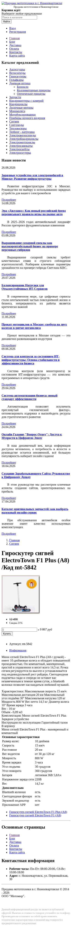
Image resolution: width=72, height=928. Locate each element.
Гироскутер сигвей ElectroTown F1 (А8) (35, 815)
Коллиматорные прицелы (33, 90)
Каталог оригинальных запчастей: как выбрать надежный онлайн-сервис (35, 510)
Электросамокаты (21, 145)
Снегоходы (16, 125)
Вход (12, 28)
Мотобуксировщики (22, 114)
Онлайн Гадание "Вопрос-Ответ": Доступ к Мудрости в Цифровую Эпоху (32, 436)
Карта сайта (17, 55)
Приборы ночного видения (27, 118)
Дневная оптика (19, 83)
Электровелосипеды (22, 135)
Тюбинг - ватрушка (22, 132)
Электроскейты (19, 149)
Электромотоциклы (22, 142)
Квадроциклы (18, 104)
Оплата (14, 48)
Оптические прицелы (31, 93)
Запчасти (15, 97)
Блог (12, 41)
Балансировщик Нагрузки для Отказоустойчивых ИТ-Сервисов (25, 287)
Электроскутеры (20, 152)
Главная (14, 38)
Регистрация (17, 31)
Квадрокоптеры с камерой (26, 100)
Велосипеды (17, 73)
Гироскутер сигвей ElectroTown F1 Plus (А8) (38, 812)
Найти (6, 21)
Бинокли (22, 86)
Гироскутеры (17, 76)
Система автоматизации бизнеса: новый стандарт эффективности (29, 397)
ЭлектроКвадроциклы (23, 138)
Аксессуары (17, 69)
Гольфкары (16, 80)
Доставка (15, 45)
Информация (17, 650)
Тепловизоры (18, 128)
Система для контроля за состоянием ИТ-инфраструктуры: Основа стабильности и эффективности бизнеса (31, 360)
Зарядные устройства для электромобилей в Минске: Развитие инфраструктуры (32, 177)
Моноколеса (17, 111)
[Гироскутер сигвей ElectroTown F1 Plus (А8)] (21, 612)
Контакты (15, 52)
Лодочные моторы (21, 107)
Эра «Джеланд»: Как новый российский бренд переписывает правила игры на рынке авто (34, 212)
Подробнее (9, 199)
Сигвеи (14, 121)
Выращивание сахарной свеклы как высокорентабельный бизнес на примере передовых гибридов (30, 246)
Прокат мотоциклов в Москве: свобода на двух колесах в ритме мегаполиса (34, 326)
